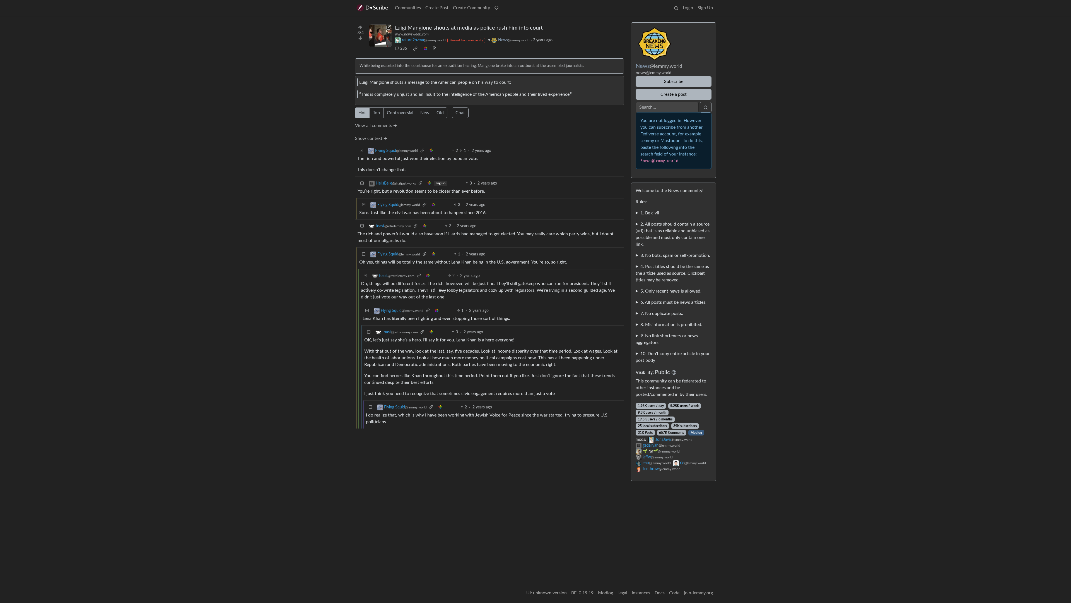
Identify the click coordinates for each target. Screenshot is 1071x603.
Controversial (400, 113)
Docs (660, 593)
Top (376, 113)
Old (440, 113)
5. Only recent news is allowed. (670, 291)
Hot (362, 113)
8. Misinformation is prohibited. (671, 324)
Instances (641, 593)
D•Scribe (376, 8)
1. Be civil (649, 213)
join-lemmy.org (698, 593)
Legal (622, 593)
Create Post (436, 8)
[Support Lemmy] (496, 7)
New (425, 113)
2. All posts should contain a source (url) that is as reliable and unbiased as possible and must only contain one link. (673, 234)
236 (403, 49)
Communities (408, 8)
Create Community (471, 8)
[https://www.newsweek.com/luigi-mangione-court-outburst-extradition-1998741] (380, 36)
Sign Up (705, 8)
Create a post (673, 94)
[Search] (676, 7)
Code (674, 593)
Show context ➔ (371, 138)
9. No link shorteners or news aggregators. (667, 339)
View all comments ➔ (376, 125)
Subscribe (673, 81)
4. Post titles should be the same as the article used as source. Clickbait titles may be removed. (672, 273)
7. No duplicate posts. (661, 313)
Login (688, 8)
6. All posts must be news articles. (673, 302)
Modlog (696, 432)
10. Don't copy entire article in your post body (673, 357)
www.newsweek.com (412, 34)
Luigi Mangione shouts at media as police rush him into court (469, 28)
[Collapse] (361, 151)
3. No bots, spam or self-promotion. (675, 255)
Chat (460, 113)
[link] (415, 48)
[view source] (434, 49)
